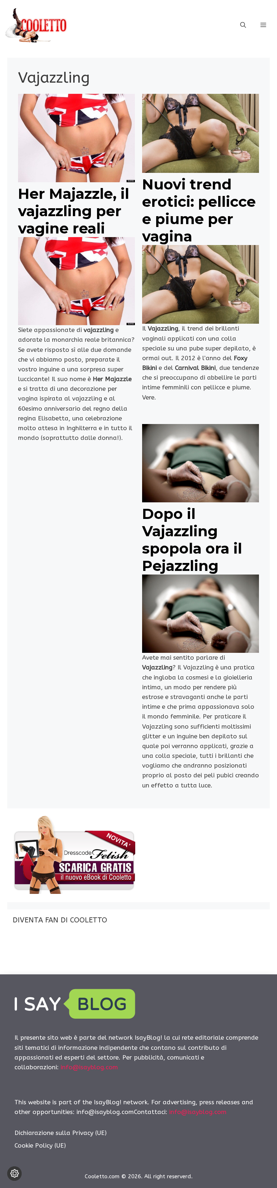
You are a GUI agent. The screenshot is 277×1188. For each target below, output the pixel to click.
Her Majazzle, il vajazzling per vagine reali (73, 211)
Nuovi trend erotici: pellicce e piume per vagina (199, 210)
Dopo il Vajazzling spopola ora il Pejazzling (192, 540)
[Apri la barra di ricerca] (243, 25)
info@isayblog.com (89, 1067)
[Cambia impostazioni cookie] (14, 1173)
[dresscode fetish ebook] (74, 891)
